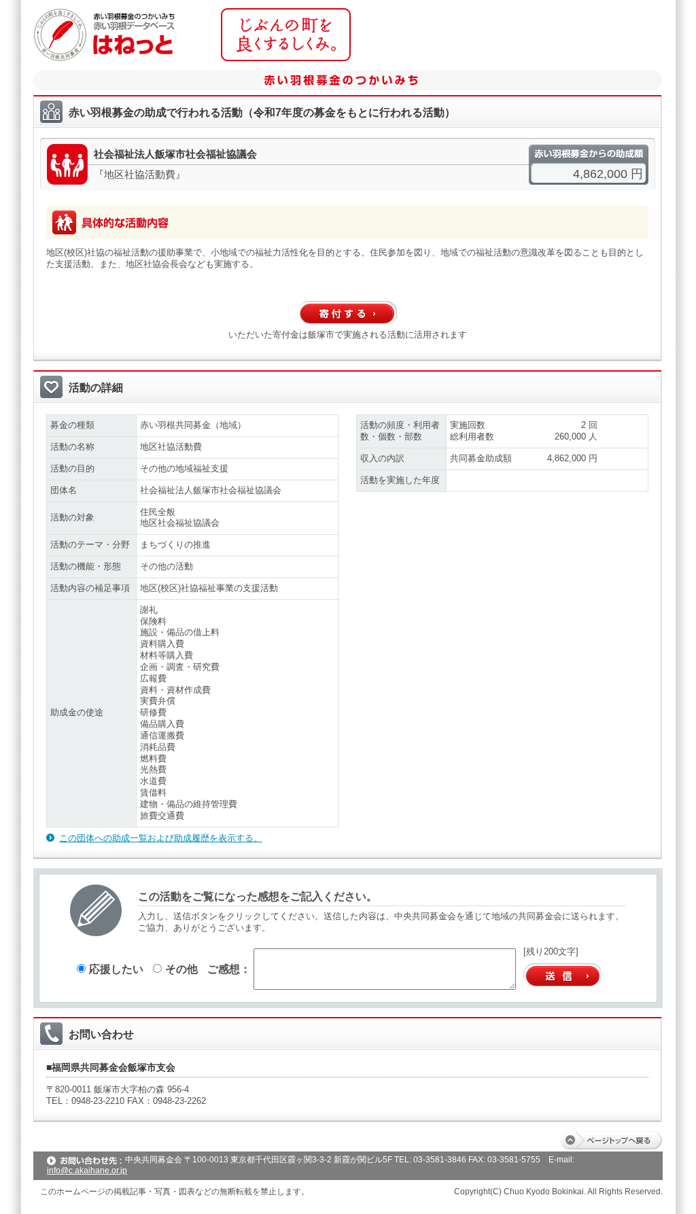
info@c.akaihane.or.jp (87, 1170)
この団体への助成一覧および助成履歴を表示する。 (160, 838)
